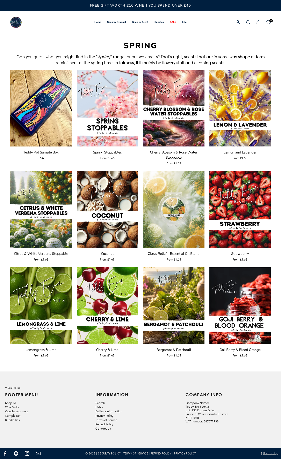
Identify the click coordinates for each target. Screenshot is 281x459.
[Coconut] (107, 209)
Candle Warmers (16, 411)
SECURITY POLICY (109, 453)
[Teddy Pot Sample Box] (41, 108)
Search (100, 403)
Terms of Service (106, 420)
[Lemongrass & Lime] (41, 305)
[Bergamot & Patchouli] (173, 305)
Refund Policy (104, 424)
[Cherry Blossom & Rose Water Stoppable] (173, 108)
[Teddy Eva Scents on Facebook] (5, 453)
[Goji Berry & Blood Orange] (240, 305)
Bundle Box (12, 420)
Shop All (10, 403)
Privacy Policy (104, 415)
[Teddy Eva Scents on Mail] (38, 453)
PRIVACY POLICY (185, 453)
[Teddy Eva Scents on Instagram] (27, 453)
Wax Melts (12, 407)
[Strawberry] (240, 209)
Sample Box (13, 415)
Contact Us (103, 428)
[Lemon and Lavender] (240, 108)
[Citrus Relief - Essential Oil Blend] (173, 209)
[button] (116, 22)
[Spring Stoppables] (107, 108)
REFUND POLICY (161, 453)
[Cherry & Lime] (107, 305)
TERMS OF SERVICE (135, 453)
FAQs (99, 407)
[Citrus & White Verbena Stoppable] (41, 209)
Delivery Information (108, 411)
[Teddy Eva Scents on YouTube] (16, 453)
